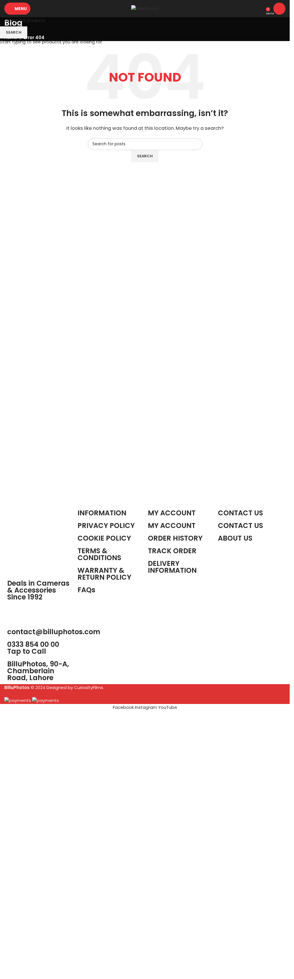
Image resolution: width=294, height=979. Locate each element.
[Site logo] (145, 8)
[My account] (279, 8)
